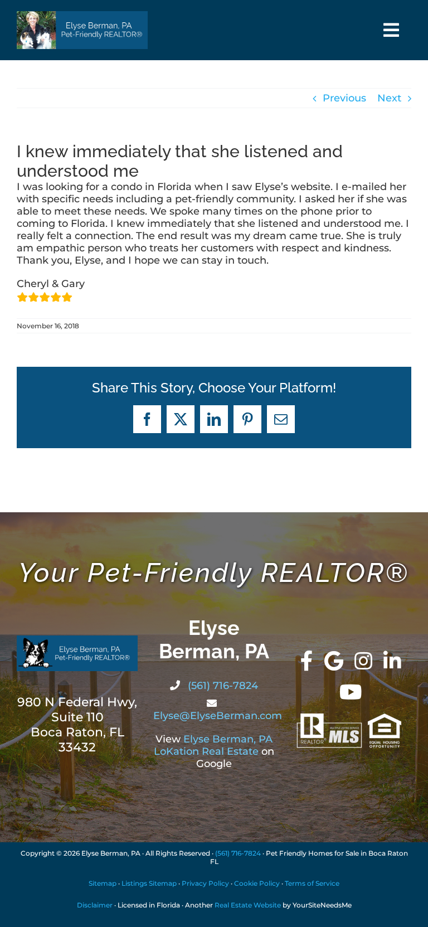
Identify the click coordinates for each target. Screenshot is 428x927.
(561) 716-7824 (221, 686)
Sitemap (102, 883)
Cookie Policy (257, 883)
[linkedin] (392, 661)
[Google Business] (333, 661)
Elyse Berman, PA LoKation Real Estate (213, 745)
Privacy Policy (205, 883)
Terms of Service (312, 883)
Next (389, 98)
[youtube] (350, 692)
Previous (344, 98)
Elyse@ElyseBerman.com (217, 716)
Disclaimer (95, 905)
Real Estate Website (248, 905)
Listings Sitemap (149, 883)
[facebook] (306, 661)
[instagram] (363, 661)
